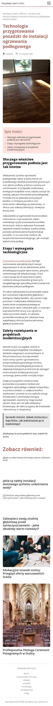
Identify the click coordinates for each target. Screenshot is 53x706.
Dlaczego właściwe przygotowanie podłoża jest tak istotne (24, 138)
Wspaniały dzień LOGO (13, 3)
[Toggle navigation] (48, 3)
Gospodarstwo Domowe (26, 677)
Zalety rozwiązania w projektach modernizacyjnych (22, 148)
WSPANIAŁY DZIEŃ (10, 14)
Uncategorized (27, 690)
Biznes (26, 673)
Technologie (27, 686)
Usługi (26, 693)
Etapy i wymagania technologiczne (23, 143)
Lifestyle (23, 14)
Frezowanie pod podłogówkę (17, 260)
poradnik (26, 683)
